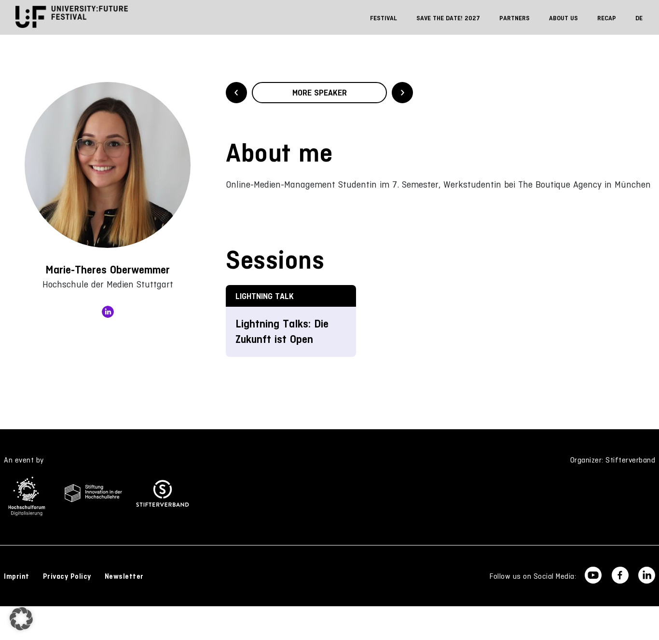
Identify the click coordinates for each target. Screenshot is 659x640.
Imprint (16, 576)
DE (639, 18)
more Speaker (319, 92)
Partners (514, 18)
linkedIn (108, 312)
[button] (21, 619)
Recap (606, 18)
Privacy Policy (67, 576)
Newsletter (124, 576)
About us (563, 18)
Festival (383, 18)
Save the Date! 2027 (448, 18)
